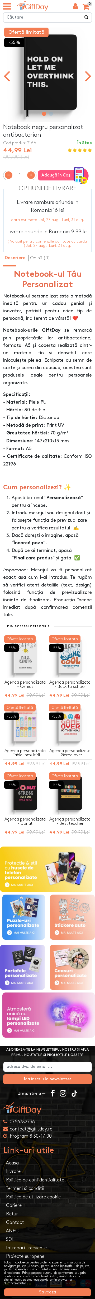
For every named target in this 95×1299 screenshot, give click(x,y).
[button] (44, 114)
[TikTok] (74, 1093)
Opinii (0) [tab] (40, 258)
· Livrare (12, 1171)
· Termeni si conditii (23, 1188)
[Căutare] (86, 17)
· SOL (9, 1239)
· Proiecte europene (23, 1256)
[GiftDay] (47, 1108)
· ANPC (11, 1231)
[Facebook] (53, 1093)
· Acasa (11, 1163)
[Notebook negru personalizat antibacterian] (32, 6)
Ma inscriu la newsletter (47, 1079)
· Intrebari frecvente (25, 1248)
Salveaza (47, 1292)
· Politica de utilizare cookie (32, 1197)
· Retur (10, 1214)
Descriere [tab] (15, 258)
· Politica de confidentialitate (33, 1180)
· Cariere (12, 1205)
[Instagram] (63, 1093)
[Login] (75, 8)
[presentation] (6, 75)
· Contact (13, 1222)
